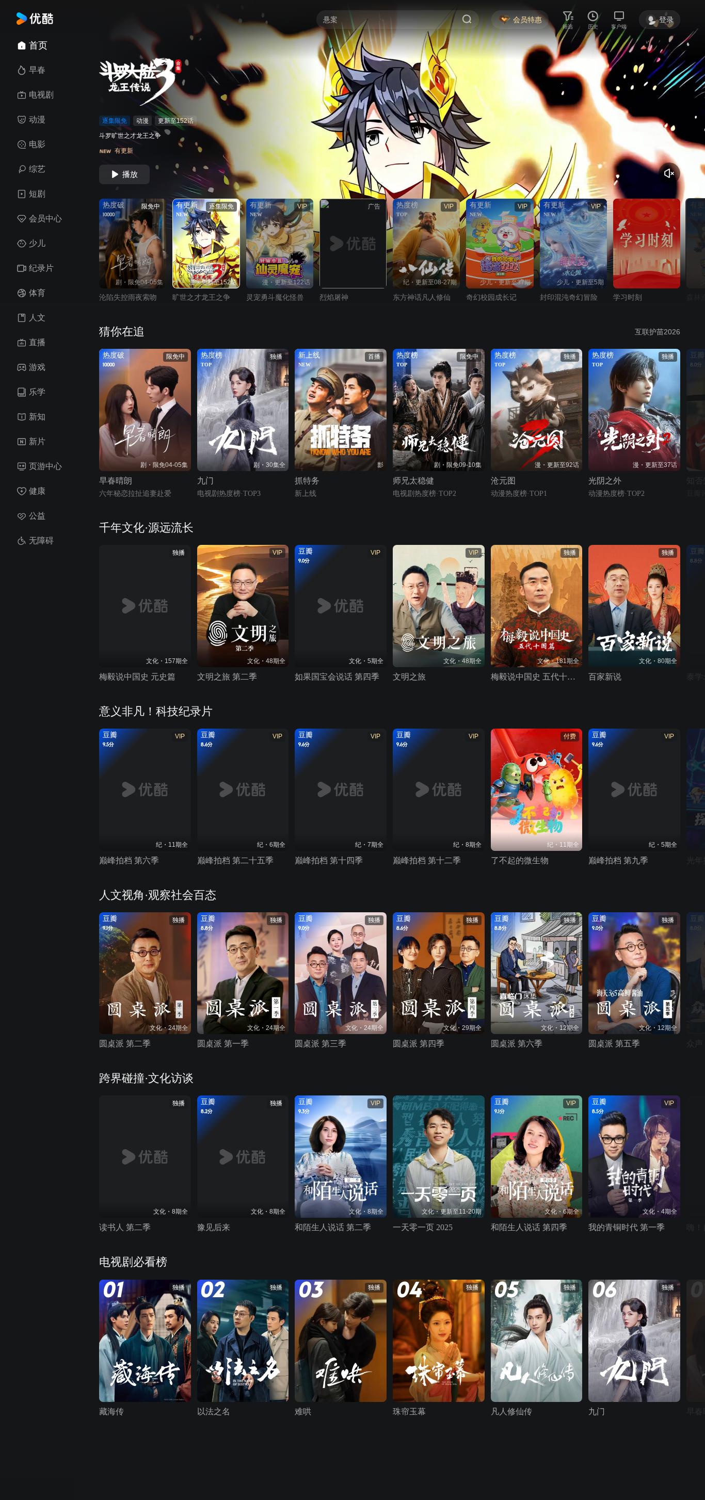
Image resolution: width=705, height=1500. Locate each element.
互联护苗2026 (657, 332)
